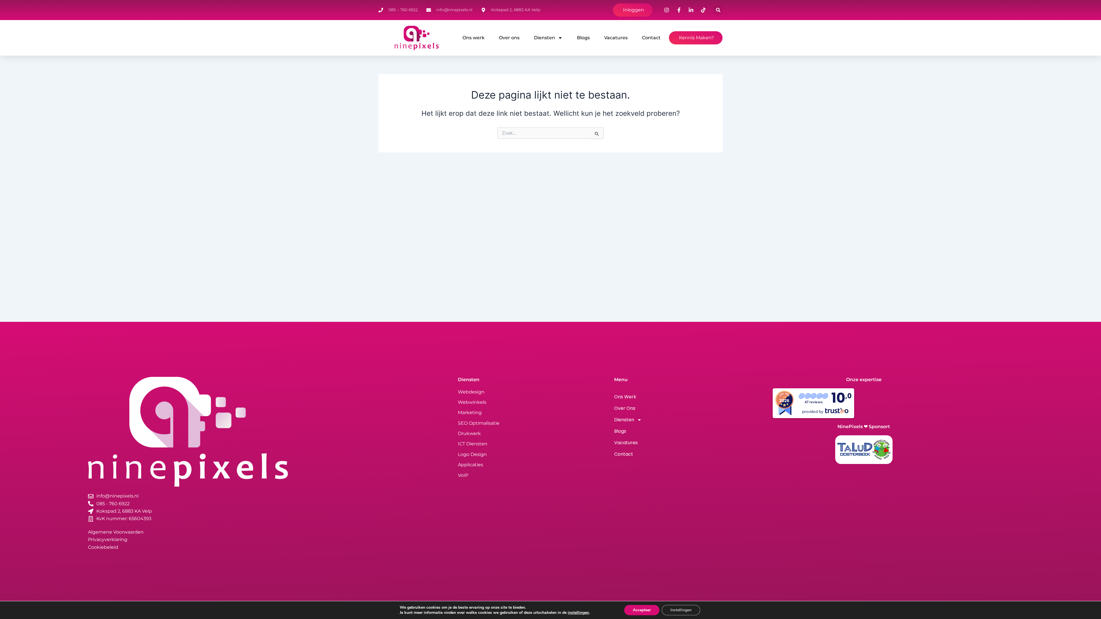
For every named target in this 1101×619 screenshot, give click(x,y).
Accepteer (642, 610)
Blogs (583, 37)
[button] (718, 10)
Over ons (509, 37)
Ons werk (473, 37)
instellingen (578, 612)
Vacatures (616, 37)
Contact (651, 37)
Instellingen (681, 610)
